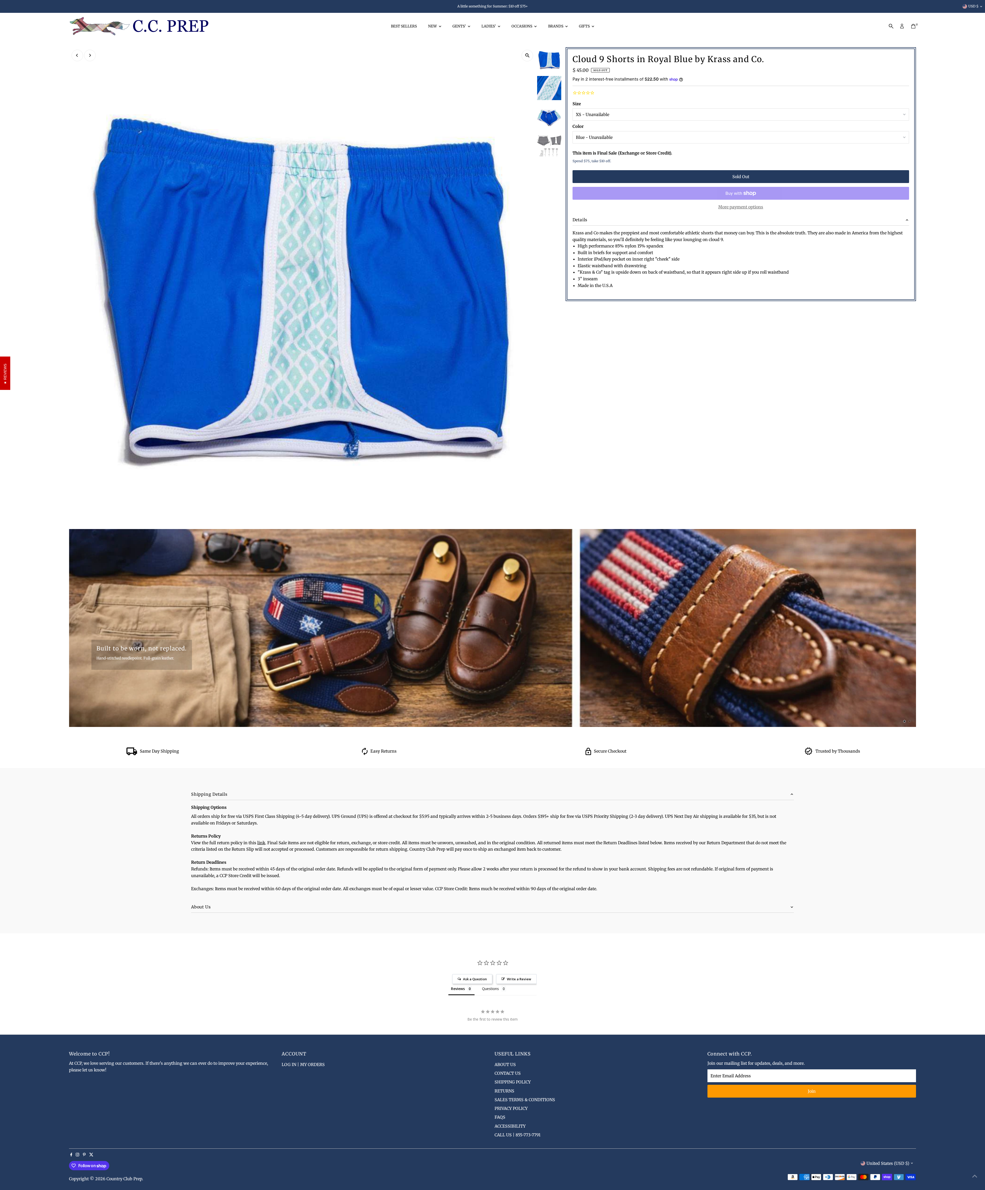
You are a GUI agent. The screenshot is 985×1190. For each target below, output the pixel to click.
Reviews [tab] (458, 988)
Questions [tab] (490, 988)
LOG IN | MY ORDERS (303, 1064)
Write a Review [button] (519, 979)
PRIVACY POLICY (511, 1108)
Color (578, 126)
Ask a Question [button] (475, 979)
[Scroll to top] (975, 1176)
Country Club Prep (124, 1178)
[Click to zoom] (527, 55)
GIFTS (584, 26)
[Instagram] (77, 1155)
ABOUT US (505, 1064)
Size (577, 103)
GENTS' (459, 26)
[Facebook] (71, 1155)
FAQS (500, 1117)
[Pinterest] (84, 1155)
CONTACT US (508, 1073)
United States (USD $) (887, 1163)
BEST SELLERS (404, 26)
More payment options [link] (740, 206)
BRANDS (556, 26)
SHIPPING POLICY (513, 1082)
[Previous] (77, 55)
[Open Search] (891, 26)
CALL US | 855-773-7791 (517, 1134)
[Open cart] (913, 26)
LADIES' (489, 26)
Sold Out (740, 176)
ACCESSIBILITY (510, 1126)
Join (812, 1091)
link (261, 842)
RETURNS (504, 1090)
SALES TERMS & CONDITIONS (525, 1099)
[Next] (90, 55)
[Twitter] (91, 1155)
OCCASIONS (522, 26)
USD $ (973, 6)
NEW (433, 26)
